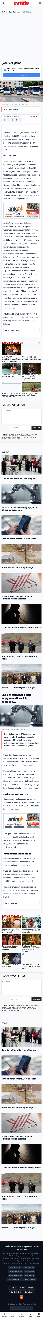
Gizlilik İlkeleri (16, 1292)
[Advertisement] (21, 36)
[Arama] (3, 3)
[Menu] (39, 3)
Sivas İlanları (29, 1271)
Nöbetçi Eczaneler (29, 1279)
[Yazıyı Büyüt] (4, 120)
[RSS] (21, 1297)
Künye (22, 1287)
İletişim (30, 1287)
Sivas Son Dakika (15, 1267)
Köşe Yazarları (29, 1275)
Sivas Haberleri (29, 1267)
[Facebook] (20, 120)
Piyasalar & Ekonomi (15, 1275)
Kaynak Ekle (23, 75)
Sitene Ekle (28, 1292)
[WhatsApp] (12, 120)
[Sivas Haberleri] (21, 3)
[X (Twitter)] (16, 120)
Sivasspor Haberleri (15, 1271)
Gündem (16, 12)
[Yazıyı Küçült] (8, 120)
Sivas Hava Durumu (14, 1279)
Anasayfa (7, 12)
